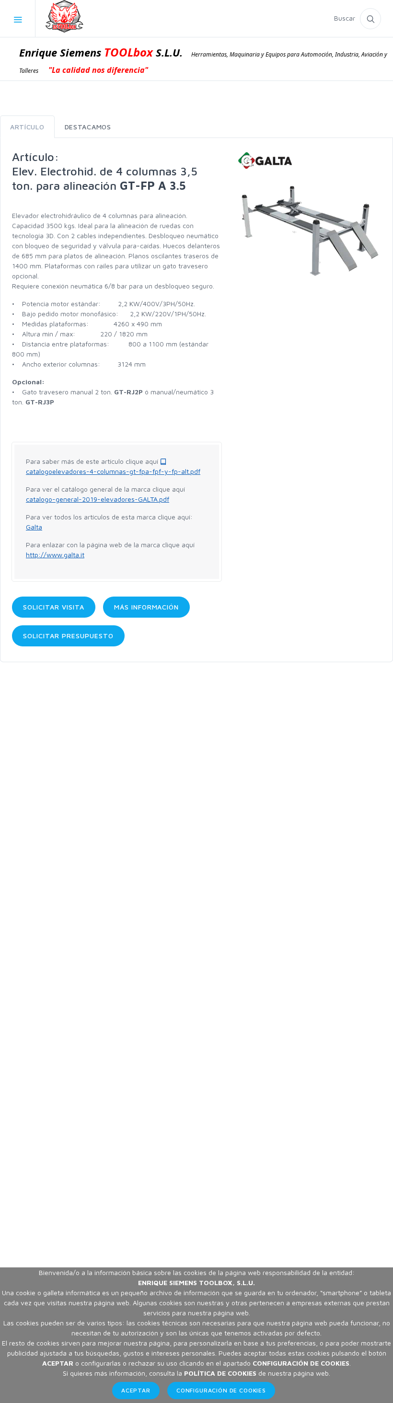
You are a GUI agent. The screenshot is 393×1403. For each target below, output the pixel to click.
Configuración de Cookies (221, 1390)
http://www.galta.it (55, 555)
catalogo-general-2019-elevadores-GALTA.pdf (97, 499)
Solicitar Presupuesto (68, 636)
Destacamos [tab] (88, 127)
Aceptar (135, 1390)
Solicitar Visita (53, 607)
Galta (34, 527)
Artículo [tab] (27, 127)
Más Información (146, 607)
